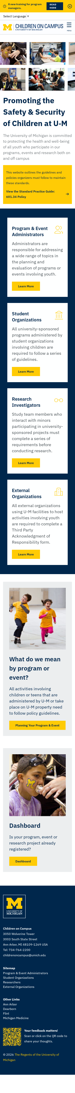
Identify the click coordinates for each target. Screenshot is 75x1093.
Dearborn (9, 1009)
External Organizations (18, 987)
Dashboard (23, 861)
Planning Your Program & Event (37, 725)
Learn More (26, 286)
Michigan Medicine (16, 1018)
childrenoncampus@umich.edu (24, 955)
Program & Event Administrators (25, 973)
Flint (6, 1013)
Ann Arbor (10, 1004)
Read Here (53, 6)
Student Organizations (18, 978)
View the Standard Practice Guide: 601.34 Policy (30, 194)
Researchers (12, 982)
